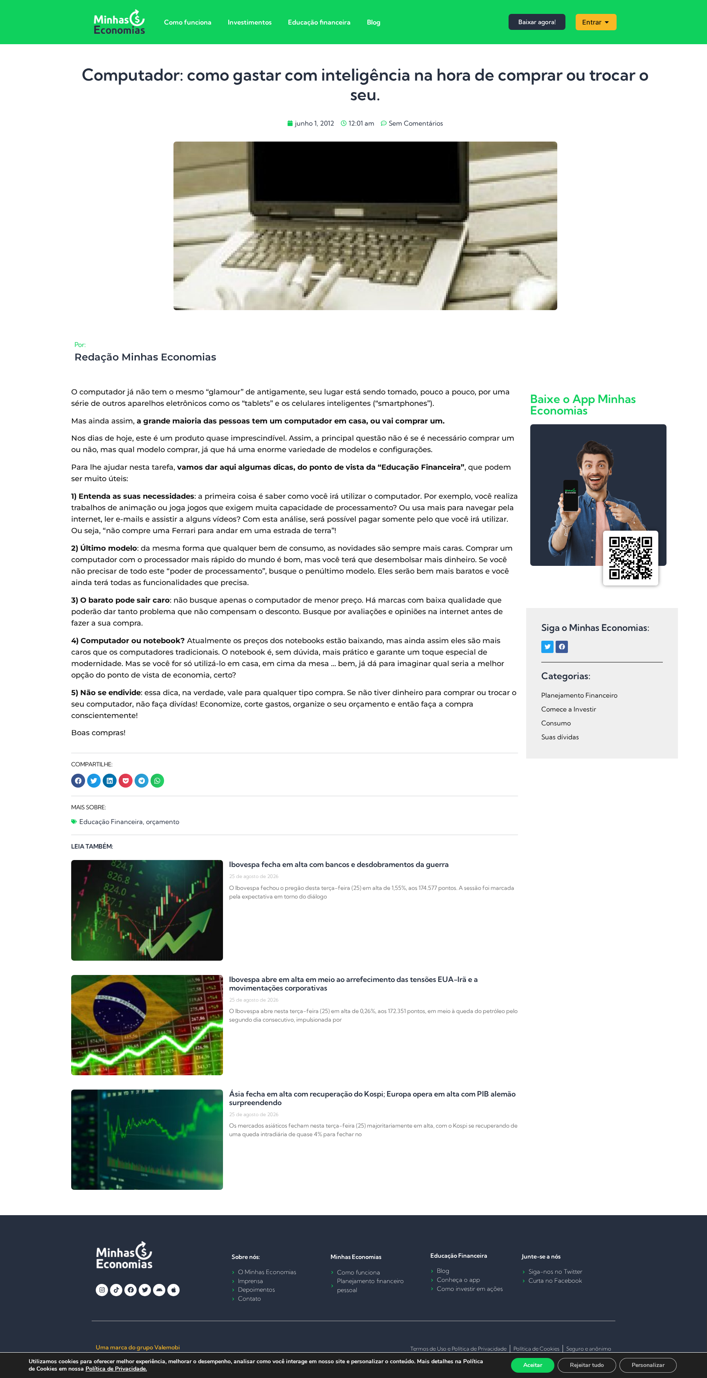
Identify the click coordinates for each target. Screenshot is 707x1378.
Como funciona (188, 22)
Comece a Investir (568, 709)
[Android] (159, 1290)
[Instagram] (102, 1290)
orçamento (162, 821)
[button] (78, 781)
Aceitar (532, 1365)
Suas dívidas (560, 737)
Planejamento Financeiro (579, 695)
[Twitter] (547, 647)
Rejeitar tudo (587, 1365)
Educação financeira (319, 22)
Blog (374, 22)
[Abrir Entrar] (606, 22)
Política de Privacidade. (116, 1369)
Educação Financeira (111, 821)
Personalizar (648, 1365)
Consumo (556, 723)
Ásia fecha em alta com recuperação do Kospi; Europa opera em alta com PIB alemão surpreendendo (372, 1098)
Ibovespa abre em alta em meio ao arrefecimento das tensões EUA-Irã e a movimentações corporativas (353, 984)
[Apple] (173, 1290)
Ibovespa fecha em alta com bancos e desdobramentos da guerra (339, 864)
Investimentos (250, 22)
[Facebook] (562, 647)
